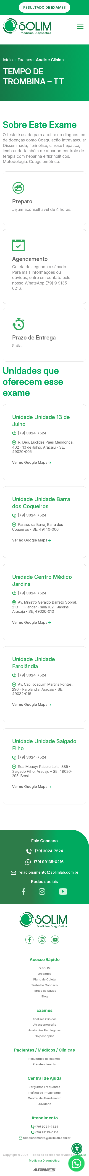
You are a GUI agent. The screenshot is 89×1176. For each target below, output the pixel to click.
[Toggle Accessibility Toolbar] (77, 1148)
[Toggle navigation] (80, 26)
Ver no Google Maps (30, 462)
